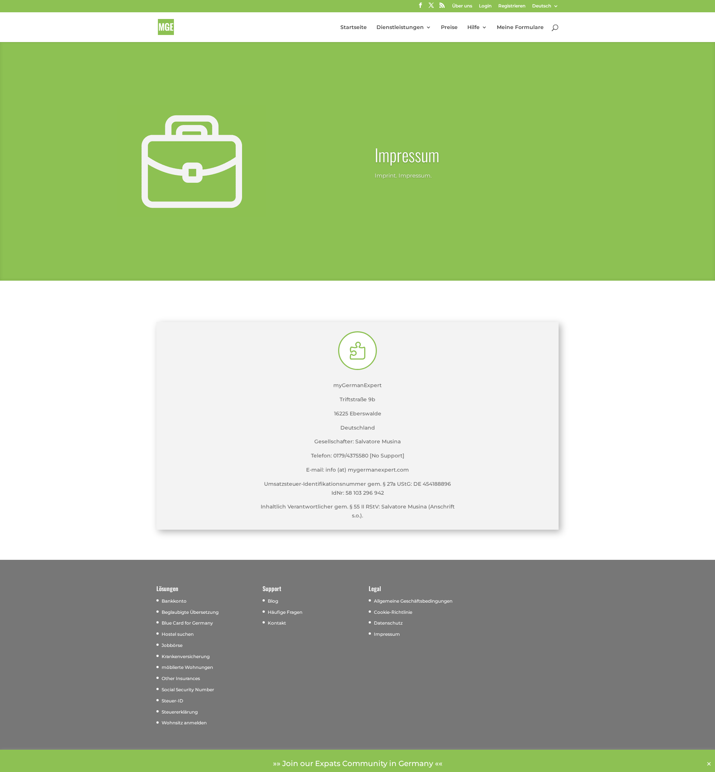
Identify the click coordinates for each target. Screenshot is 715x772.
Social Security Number (188, 689)
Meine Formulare (520, 28)
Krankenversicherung (186, 656)
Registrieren (511, 6)
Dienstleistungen (400, 28)
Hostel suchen (178, 634)
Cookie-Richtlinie (393, 612)
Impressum (387, 634)
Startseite (353, 28)
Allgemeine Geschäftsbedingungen (413, 601)
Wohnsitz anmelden (184, 722)
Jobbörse (172, 645)
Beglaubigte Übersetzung (190, 612)
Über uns (462, 6)
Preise (449, 28)
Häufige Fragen (285, 612)
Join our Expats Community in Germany (357, 763)
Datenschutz (388, 623)
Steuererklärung (180, 712)
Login (485, 6)
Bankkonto (174, 601)
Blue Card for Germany (187, 623)
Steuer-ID (172, 701)
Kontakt (277, 623)
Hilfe (473, 28)
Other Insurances (181, 678)
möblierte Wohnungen (187, 667)
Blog (273, 601)
